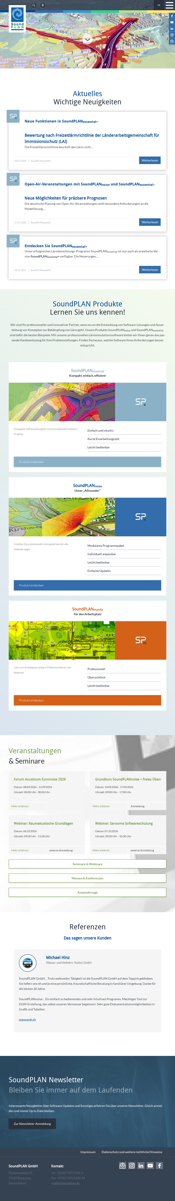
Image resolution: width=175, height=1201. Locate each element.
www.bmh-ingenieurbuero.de (38, 1024)
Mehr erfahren (19, 806)
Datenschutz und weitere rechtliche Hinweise (132, 1152)
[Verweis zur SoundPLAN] (17, 19)
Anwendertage (87, 892)
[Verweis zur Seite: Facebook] (172, 16)
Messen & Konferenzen (87, 878)
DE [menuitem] (159, 5)
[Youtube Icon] (172, 22)
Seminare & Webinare (88, 864)
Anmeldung (137, 806)
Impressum (88, 1152)
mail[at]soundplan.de (65, 1183)
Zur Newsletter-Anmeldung (32, 1124)
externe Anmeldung (61, 850)
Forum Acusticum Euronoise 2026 (40, 779)
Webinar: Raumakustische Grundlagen (43, 823)
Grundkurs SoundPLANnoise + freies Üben (128, 779)
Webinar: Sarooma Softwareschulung (124, 823)
